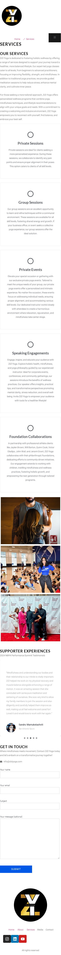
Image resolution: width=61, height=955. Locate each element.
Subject (3, 801)
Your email (5, 785)
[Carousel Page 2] (27, 738)
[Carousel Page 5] (36, 738)
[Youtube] (23, 939)
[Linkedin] (15, 939)
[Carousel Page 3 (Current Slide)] (30, 738)
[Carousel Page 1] (24, 738)
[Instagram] (7, 939)
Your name (5, 769)
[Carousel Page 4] (33, 738)
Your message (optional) (11, 816)
